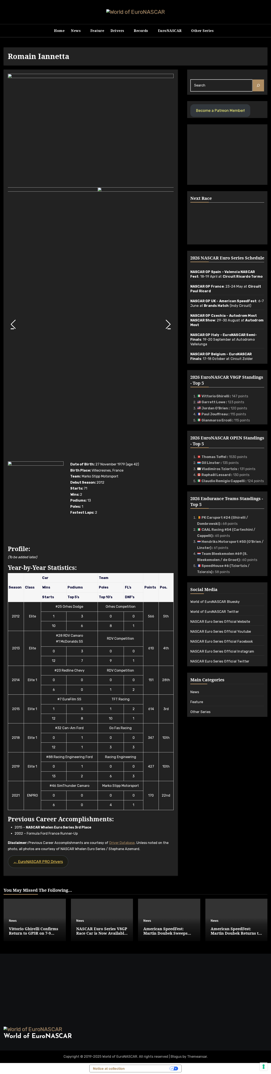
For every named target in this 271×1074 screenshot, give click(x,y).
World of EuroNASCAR (38, 1036)
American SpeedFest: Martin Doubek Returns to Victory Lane (236, 933)
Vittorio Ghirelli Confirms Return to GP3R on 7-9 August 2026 (33, 933)
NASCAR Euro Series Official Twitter (219, 661)
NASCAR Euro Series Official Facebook (221, 641)
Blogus (176, 1057)
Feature (97, 30)
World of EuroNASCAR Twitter (214, 612)
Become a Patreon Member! (220, 110)
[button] (13, 324)
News (76, 30)
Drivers (118, 30)
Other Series (203, 30)
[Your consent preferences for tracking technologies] (264, 1067)
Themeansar (197, 1057)
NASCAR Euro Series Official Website (220, 622)
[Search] (258, 85)
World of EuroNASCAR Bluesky (215, 602)
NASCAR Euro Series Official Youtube (220, 632)
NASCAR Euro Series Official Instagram (222, 651)
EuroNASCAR (170, 30)
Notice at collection (109, 1068)
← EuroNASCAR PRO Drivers (38, 861)
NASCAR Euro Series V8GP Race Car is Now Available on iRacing (101, 933)
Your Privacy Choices (149, 1068)
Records (141, 30)
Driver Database (122, 843)
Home (59, 30)
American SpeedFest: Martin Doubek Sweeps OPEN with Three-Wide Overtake (165, 935)
